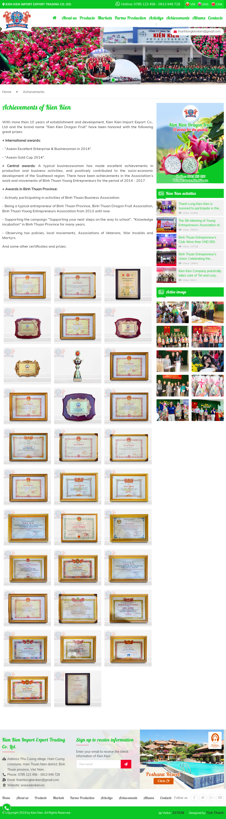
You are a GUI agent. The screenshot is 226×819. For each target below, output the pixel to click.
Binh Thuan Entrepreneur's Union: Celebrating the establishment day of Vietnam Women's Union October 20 (200, 256)
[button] (95, 80)
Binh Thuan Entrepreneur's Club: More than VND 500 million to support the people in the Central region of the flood (200, 239)
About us (22, 798)
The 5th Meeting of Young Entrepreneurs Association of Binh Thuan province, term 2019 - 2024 (201, 223)
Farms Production (82, 798)
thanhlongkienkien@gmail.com (199, 31)
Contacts (165, 798)
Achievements (33, 92)
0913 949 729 (169, 4)
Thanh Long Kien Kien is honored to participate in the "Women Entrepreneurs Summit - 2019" (201, 206)
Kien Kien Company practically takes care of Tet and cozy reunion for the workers (200, 273)
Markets (58, 798)
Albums (148, 798)
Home (6, 92)
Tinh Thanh (215, 813)
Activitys (107, 798)
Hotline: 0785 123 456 (138, 4)
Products (41, 798)
